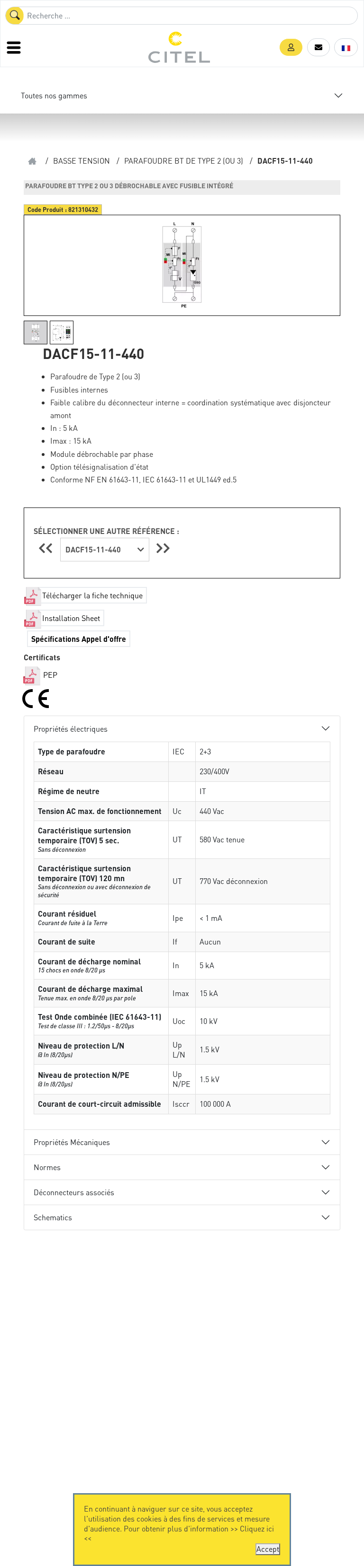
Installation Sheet (71, 618)
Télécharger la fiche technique (92, 595)
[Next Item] (163, 548)
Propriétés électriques (71, 729)
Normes (47, 1167)
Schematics (53, 1217)
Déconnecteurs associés (74, 1192)
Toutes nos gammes (54, 95)
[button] (291, 47)
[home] (32, 161)
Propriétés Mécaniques (72, 1142)
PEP (49, 675)
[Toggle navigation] (14, 47)
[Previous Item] (47, 548)
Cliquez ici (257, 1528)
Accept (267, 1549)
